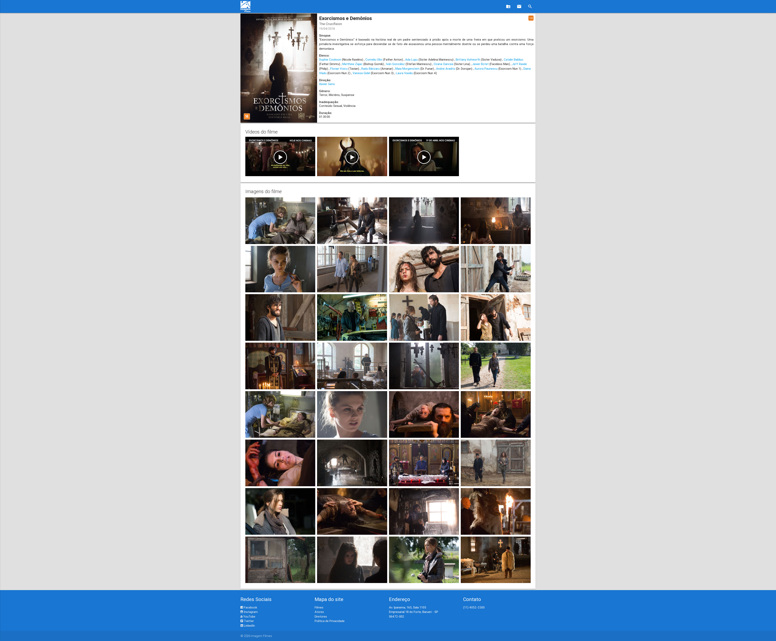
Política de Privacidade (330, 621)
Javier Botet (480, 64)
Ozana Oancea (443, 64)
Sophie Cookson (330, 59)
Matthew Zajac (352, 64)
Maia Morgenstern (407, 69)
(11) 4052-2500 (474, 607)
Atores (319, 612)
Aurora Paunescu (486, 69)
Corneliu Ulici (373, 59)
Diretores (321, 616)
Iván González (395, 64)
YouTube (248, 616)
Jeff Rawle (519, 64)
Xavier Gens (327, 84)
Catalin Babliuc (513, 59)
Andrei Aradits (445, 69)
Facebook (250, 607)
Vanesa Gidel (361, 73)
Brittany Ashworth (468, 59)
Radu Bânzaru (370, 69)
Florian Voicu (339, 69)
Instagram (250, 612)
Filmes (319, 607)
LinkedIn (249, 625)
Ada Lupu (411, 59)
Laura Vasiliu (404, 73)
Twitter (248, 621)
